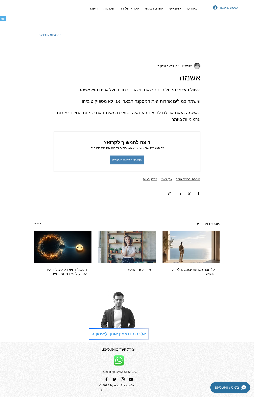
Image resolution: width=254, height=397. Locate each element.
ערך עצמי (166, 179)
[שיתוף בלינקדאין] (179, 193)
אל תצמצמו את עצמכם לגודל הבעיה (194, 272)
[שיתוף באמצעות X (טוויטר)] (189, 193)
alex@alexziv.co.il (115, 371)
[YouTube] (130, 379)
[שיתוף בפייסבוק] (198, 193)
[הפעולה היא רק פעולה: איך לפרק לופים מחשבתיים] (62, 247)
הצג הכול (39, 223)
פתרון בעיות (150, 179)
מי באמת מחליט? (137, 270)
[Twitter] (114, 379)
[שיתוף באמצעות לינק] (169, 193)
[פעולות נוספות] (56, 66)
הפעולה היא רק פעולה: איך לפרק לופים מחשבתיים (66, 272)
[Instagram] (122, 379)
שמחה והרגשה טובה (188, 179)
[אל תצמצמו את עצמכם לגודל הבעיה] (191, 247)
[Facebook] (106, 379)
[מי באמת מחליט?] (127, 247)
